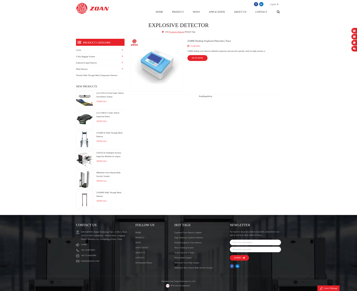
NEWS (196, 11)
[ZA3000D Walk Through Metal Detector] (84, 199)
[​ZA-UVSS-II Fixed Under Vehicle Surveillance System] (84, 100)
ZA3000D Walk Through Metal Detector (108, 194)
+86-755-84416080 (88, 255)
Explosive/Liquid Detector (86, 63)
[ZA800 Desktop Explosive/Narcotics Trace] (156, 65)
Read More (197, 58)
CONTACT (261, 11)
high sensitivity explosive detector (188, 238)
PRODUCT (178, 11)
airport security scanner (184, 253)
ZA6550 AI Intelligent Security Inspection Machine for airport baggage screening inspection (108, 155)
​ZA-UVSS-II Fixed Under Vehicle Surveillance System (110, 95)
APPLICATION (217, 11)
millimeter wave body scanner (186, 263)
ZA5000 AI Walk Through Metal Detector (109, 135)
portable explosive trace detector (188, 243)
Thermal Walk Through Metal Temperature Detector (96, 75)
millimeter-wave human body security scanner (193, 268)
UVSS (78, 50)
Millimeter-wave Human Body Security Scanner (108, 174)
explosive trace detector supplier (188, 233)
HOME (138, 233)
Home (159, 11)
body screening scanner (184, 248)
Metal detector (82, 69)
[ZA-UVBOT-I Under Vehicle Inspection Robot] (84, 119)
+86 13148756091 (88, 250)
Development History (143, 263)
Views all (101, 101)
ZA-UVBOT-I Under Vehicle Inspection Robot (107, 115)
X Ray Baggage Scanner (85, 57)
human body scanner (183, 258)
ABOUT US (240, 11)
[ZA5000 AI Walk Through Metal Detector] (84, 139)
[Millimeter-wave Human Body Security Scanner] (84, 179)
